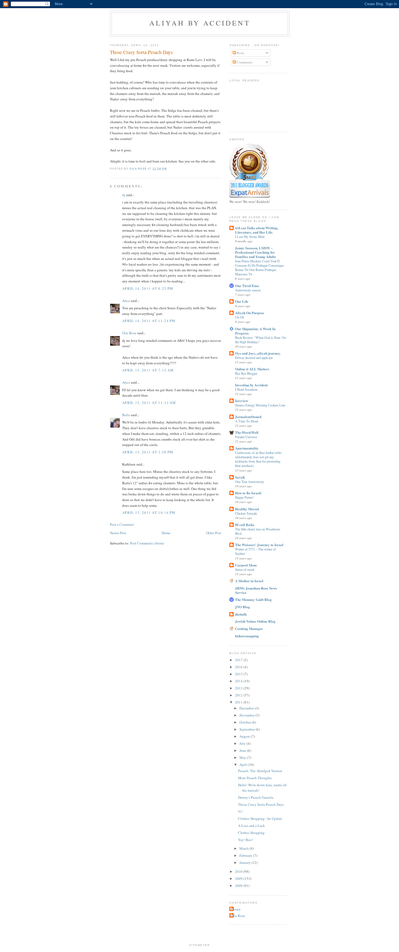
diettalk (241, 614)
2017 (239, 659)
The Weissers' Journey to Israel (259, 544)
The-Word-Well (246, 432)
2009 (239, 878)
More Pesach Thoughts (255, 777)
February (246, 855)
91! (240, 811)
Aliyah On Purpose (249, 312)
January (245, 862)
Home (166, 532)
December (247, 708)
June (243, 750)
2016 (239, 666)
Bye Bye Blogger (246, 373)
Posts (240, 52)
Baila (126, 414)
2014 (239, 681)
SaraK (240, 477)
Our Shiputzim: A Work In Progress (255, 331)
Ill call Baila (244, 524)
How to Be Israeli (248, 492)
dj (123, 194)
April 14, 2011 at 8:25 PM (147, 288)
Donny (236, 909)
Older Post (213, 532)
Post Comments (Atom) (147, 543)
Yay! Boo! (245, 839)
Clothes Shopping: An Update (260, 818)
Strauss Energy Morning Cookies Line (260, 405)
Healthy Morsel (247, 508)
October (245, 722)
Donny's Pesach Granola (255, 797)
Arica (126, 300)
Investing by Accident (251, 384)
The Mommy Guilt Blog (253, 599)
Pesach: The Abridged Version (260, 770)
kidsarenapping (247, 635)
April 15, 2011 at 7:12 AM (148, 370)
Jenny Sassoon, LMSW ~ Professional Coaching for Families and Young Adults (255, 252)
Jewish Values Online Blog (255, 621)
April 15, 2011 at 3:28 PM (147, 452)
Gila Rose (129, 332)
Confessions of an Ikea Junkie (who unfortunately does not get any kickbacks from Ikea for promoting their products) (258, 459)
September (247, 729)
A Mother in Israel (249, 580)
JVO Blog (242, 606)
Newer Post (118, 532)
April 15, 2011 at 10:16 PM (149, 512)
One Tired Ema (247, 285)
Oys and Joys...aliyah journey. (258, 353)
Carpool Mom (246, 565)
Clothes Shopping (251, 832)
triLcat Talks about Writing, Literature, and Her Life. (256, 230)
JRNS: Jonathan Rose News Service (256, 590)
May (243, 757)
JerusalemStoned (248, 416)
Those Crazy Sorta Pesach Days (261, 804)
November (247, 715)
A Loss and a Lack (251, 825)
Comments (244, 62)
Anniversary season (248, 290)
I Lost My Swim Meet (249, 236)
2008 (239, 885)
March (244, 848)
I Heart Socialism (246, 389)
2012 (239, 695)
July (242, 743)
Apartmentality (247, 448)
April (243, 764)
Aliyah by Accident (199, 22)
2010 (239, 871)
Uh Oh (239, 317)
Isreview (241, 400)
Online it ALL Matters (252, 368)
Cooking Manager (249, 628)
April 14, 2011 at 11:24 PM (149, 320)
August (245, 736)
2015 (239, 673)
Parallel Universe (246, 437)
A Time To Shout (246, 421)
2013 (239, 688)
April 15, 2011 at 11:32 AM (149, 402)
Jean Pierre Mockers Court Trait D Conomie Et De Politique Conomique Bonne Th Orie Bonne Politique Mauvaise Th (259, 267)
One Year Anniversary (249, 481)
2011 (239, 702)
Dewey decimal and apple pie (254, 357)
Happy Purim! (244, 497)
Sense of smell (244, 569)
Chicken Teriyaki (246, 513)
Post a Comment (122, 524)
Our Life (241, 301)
